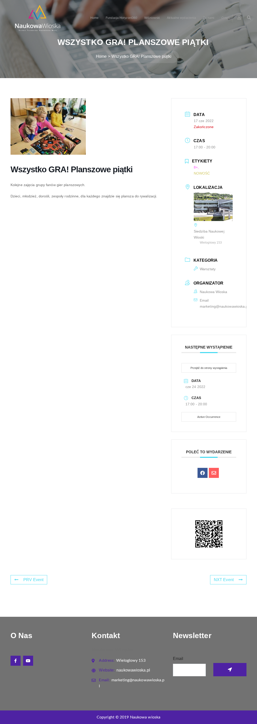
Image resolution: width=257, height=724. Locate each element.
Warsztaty (208, 269)
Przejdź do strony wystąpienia (208, 367)
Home (94, 18)
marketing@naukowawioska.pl (224, 306)
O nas (225, 18)
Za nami (208, 18)
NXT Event (224, 580)
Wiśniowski (152, 18)
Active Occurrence (208, 416)
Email (178, 658)
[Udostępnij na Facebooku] (203, 473)
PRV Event (33, 580)
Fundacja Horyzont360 (121, 18)
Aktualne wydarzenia (181, 18)
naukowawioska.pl (124, 670)
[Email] (214, 473)
